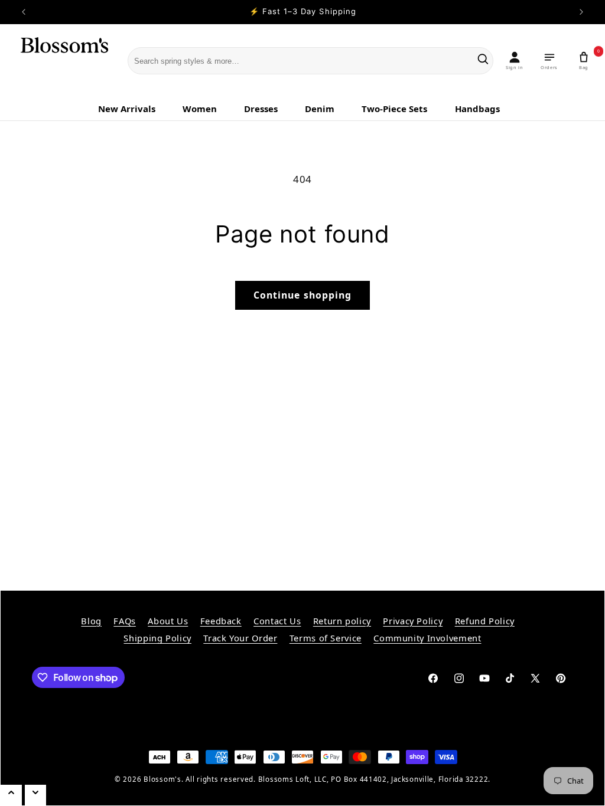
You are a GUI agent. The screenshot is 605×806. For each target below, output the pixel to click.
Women (200, 108)
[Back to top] (11, 795)
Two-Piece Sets (394, 108)
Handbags (477, 108)
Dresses (261, 108)
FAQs (124, 621)
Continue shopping (302, 295)
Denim (319, 108)
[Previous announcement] (24, 12)
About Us (168, 621)
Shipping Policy (157, 638)
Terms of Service (326, 638)
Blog (91, 621)
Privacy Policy (413, 621)
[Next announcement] (581, 12)
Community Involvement (427, 638)
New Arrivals (126, 108)
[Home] (57, 61)
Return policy (342, 621)
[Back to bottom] (35, 795)
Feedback (221, 621)
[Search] (483, 61)
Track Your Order (240, 638)
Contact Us (277, 621)
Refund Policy (485, 621)
